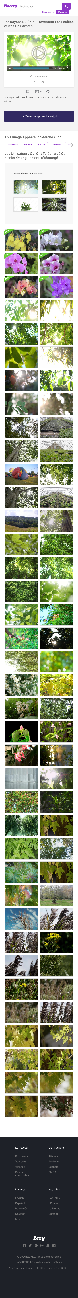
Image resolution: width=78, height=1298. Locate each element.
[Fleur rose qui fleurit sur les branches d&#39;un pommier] (21, 732)
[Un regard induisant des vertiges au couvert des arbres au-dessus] (21, 427)
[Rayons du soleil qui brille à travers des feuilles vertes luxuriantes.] (56, 404)
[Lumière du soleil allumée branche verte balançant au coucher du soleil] (56, 755)
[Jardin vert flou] (56, 661)
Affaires (53, 1156)
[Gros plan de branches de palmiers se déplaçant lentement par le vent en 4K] (56, 919)
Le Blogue (54, 1208)
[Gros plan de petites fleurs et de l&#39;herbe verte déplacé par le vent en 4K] (21, 989)
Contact (53, 1213)
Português (21, 1208)
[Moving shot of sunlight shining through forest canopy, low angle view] (54, 205)
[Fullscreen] (68, 68)
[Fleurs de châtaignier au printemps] (21, 708)
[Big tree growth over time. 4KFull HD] (26, 205)
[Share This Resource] (43, 82)
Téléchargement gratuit (41, 116)
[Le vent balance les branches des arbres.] (56, 544)
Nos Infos (54, 1197)
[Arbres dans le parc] (56, 895)
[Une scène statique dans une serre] (56, 427)
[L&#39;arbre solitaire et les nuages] (21, 919)
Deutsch (20, 1213)
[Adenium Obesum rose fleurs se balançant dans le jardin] (21, 755)
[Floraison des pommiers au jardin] (21, 685)
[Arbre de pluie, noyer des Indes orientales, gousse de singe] (21, 638)
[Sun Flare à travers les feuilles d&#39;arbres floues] (56, 638)
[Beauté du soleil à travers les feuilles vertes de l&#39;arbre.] (56, 474)
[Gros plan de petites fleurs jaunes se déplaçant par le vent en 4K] (56, 942)
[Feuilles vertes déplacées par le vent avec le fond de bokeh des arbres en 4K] (21, 1083)
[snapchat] (48, 1245)
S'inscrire (62, 12)
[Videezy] (10, 6)
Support (53, 1166)
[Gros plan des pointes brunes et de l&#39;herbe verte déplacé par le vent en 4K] (21, 1012)
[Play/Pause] (9, 68)
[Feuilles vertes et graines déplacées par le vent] (21, 872)
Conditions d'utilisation (21, 1268)
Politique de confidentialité (52, 1268)
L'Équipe (53, 1203)
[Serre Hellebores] (56, 497)
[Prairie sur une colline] (21, 521)
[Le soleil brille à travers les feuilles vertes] (56, 521)
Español (20, 1203)
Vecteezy (20, 1161)
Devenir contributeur (22, 1173)
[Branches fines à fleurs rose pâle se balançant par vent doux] (56, 732)
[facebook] (24, 1245)
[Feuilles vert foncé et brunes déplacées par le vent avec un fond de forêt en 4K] (56, 1106)
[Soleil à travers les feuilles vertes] (56, 778)
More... (19, 1219)
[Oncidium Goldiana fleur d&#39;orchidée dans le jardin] (21, 240)
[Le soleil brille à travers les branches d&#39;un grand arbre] (21, 451)
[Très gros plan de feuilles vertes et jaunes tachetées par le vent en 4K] (21, 1106)
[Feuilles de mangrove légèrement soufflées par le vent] (56, 802)
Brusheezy (21, 1156)
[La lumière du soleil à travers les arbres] (56, 708)
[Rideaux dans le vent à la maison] (21, 778)
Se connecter (48, 12)
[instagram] (41, 1245)
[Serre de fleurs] (56, 451)
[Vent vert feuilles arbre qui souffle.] (21, 404)
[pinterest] (36, 1245)
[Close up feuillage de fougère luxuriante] (21, 849)
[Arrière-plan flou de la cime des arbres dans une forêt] (56, 849)
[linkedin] (53, 1245)
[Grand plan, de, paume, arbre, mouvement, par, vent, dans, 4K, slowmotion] (21, 966)
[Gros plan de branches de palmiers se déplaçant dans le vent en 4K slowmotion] (21, 942)
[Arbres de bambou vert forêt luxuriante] (21, 825)
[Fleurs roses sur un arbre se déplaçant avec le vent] (21, 895)
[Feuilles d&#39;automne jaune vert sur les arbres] (56, 685)
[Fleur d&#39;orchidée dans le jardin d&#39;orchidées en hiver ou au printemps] (56, 240)
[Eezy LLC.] (39, 1238)
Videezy (20, 1166)
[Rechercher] (66, 6)
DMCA (52, 1172)
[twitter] (30, 1245)
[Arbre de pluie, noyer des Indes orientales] (56, 615)
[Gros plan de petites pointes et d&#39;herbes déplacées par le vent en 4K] (56, 989)
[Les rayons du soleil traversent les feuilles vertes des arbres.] (21, 310)
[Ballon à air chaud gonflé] (21, 474)
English (19, 1197)
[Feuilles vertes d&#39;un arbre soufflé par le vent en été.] (21, 544)
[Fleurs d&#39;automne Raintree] (21, 802)
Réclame (53, 1161)
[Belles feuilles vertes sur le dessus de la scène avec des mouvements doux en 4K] (56, 825)
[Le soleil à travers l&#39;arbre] (21, 661)
